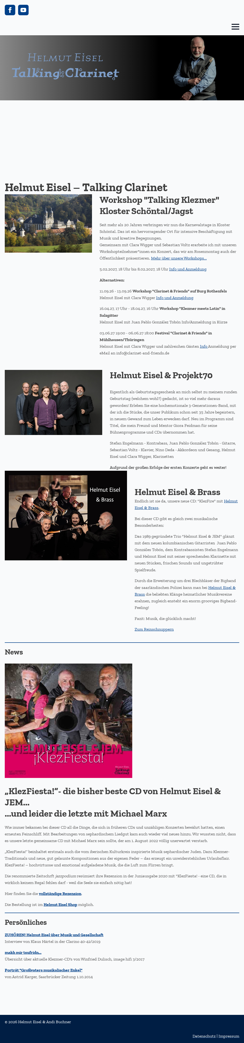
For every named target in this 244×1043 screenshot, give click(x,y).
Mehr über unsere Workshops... (179, 258)
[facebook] (10, 10)
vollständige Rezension (60, 893)
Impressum (229, 1036)
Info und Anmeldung (188, 269)
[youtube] (23, 10)
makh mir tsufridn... (23, 952)
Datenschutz (204, 1036)
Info (204, 346)
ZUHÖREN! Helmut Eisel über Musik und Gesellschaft (54, 934)
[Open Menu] (235, 27)
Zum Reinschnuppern (154, 629)
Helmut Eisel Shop (60, 904)
